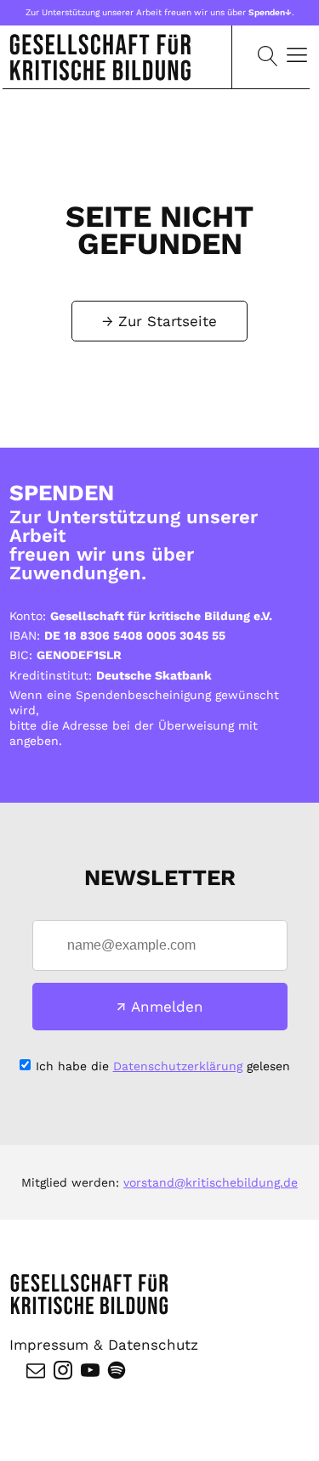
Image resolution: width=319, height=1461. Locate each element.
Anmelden (167, 1006)
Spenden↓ (270, 12)
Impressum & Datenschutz (103, 1344)
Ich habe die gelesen (163, 1066)
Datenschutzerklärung (177, 1066)
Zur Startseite (167, 321)
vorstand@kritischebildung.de (210, 1182)
